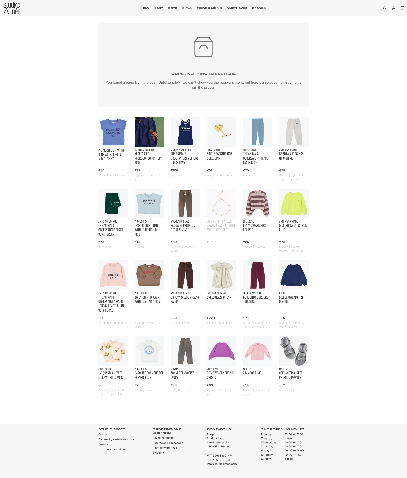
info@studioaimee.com (222, 464)
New (145, 8)
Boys (172, 8)
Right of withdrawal (165, 448)
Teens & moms (209, 8)
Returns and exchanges (168, 443)
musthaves (237, 8)
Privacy (103, 444)
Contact (103, 434)
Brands (259, 8)
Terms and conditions (112, 449)
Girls (187, 8)
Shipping (158, 452)
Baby (158, 8)
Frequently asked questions (116, 439)
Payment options (163, 438)
